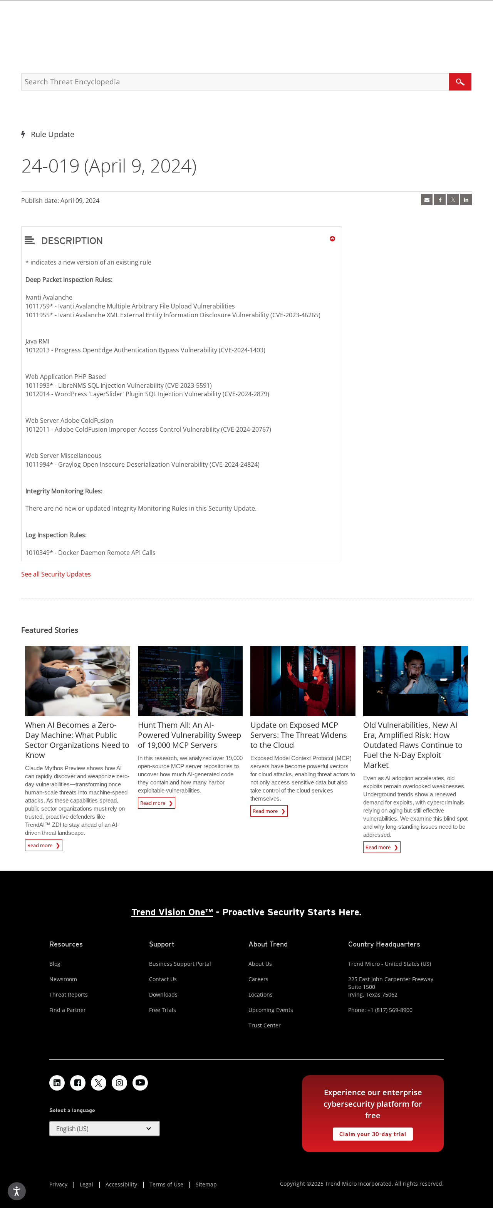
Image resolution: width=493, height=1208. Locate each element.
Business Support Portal (180, 963)
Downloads (163, 994)
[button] (181, 240)
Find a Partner (67, 1010)
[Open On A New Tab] (453, 199)
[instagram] (119, 1083)
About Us (260, 963)
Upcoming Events (270, 1010)
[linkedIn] (466, 199)
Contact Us (163, 979)
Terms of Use (166, 1184)
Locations (260, 994)
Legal (86, 1184)
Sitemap (206, 1184)
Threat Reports (68, 994)
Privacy (58, 1184)
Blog (54, 963)
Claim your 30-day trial (369, 1132)
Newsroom (63, 979)
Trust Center (264, 1025)
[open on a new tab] (98, 1083)
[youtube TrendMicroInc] (140, 1083)
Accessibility (121, 1184)
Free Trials (162, 1010)
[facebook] (440, 199)
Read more (40, 844)
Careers (258, 979)
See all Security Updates (56, 574)
